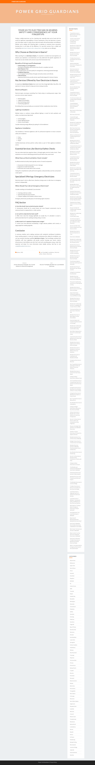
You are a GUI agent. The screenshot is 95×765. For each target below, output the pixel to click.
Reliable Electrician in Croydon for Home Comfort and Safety (75, 252)
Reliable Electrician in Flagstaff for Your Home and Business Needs (75, 142)
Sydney (71, 611)
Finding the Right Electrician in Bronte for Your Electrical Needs (75, 408)
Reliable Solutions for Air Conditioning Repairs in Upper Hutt (75, 76)
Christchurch (73, 606)
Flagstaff (72, 624)
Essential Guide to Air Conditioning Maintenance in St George (76, 322)
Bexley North (73, 724)
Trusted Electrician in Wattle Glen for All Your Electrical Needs (75, 35)
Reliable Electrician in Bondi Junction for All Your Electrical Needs (76, 289)
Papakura (72, 578)
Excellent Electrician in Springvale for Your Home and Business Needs (75, 193)
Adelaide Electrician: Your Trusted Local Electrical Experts (75, 478)
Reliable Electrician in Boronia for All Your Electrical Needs (75, 257)
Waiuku (71, 683)
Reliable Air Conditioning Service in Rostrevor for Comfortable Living (75, 327)
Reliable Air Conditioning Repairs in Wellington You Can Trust (75, 169)
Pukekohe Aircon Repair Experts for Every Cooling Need (75, 204)
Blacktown (72, 721)
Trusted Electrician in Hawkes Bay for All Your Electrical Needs (75, 94)
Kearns (18, 252)
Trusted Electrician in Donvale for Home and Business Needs (75, 175)
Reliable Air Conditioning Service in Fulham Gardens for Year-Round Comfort (75, 198)
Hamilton (72, 622)
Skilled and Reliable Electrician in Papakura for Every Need (76, 65)
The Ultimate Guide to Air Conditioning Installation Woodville (75, 99)
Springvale (72, 642)
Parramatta (72, 688)
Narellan (72, 755)
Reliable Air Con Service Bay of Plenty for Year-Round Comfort (75, 153)
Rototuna (72, 632)
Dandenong (72, 739)
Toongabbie (72, 691)
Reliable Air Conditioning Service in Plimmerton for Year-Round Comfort (75, 241)
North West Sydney (74, 701)
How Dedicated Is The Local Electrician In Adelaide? (74, 514)
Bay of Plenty (73, 627)
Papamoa (72, 657)
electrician (49, 254)
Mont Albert (72, 693)
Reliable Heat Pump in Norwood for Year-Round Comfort (75, 268)
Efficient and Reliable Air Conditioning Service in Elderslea (75, 136)
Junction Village (73, 747)
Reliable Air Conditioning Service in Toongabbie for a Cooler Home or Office (75, 305)
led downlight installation (47, 252)
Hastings (72, 616)
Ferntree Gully (73, 660)
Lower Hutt (72, 640)
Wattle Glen (72, 560)
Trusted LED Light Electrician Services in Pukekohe (75, 118)
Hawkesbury (72, 647)
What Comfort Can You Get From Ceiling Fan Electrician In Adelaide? (75, 534)
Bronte (71, 729)
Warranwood (73, 744)
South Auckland (73, 752)
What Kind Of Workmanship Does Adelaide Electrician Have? (76, 519)
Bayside (71, 732)
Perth (71, 570)
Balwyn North (73, 668)
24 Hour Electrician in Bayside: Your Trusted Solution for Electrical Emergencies (24, 264)
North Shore (72, 568)
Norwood (72, 678)
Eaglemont (72, 703)
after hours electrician (75, 114)
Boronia (72, 673)
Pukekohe (72, 609)
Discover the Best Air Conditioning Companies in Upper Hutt (75, 209)
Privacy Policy (53, 762)
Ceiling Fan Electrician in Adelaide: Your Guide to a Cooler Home (75, 395)
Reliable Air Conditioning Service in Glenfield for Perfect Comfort (75, 124)
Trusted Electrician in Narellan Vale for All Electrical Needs (74, 158)
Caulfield (72, 709)
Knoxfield (72, 575)
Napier (71, 593)
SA (70, 583)
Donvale (72, 634)
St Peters (72, 737)
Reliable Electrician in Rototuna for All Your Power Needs (75, 164)
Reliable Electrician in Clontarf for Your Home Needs (75, 373)
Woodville (72, 599)
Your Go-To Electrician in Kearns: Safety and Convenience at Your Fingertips (38, 32)
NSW (22, 252)
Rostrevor (72, 698)
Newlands (72, 604)
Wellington (72, 601)
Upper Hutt (72, 565)
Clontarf (72, 714)
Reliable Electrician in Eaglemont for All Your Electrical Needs (75, 344)
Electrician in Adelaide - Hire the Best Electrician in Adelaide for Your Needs (75, 525)
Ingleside (72, 750)
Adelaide (72, 581)
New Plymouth (73, 652)
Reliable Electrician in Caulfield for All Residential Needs (75, 356)
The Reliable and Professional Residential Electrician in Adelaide (75, 469)
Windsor (72, 650)
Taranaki (72, 591)
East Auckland (73, 637)
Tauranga (72, 655)
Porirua (71, 663)
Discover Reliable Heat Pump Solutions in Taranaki (75, 88)
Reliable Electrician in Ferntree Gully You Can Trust (75, 233)
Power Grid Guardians (19, 1)
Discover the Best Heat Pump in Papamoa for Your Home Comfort (76, 227)
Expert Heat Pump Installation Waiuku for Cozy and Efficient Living (75, 294)
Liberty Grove (73, 586)
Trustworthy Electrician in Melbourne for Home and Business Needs (76, 338)
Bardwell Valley (73, 742)
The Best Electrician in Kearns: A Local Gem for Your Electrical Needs (75, 488)
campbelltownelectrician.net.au (22, 246)
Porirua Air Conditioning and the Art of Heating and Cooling (76, 283)
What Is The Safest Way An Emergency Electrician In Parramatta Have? (76, 547)
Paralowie (72, 675)
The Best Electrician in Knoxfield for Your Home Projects (75, 59)
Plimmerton (73, 665)
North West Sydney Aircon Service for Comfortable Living (75, 333)
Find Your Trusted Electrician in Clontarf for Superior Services (75, 433)
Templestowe (73, 719)
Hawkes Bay (72, 596)
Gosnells (72, 573)
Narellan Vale (73, 629)
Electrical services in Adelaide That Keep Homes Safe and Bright (75, 70)
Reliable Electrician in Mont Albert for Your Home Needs (75, 316)
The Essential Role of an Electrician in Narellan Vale (75, 311)
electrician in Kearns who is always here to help (32, 48)
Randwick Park (73, 706)
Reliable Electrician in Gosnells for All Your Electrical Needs (75, 54)
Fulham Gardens (73, 645)
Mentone (72, 711)
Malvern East (73, 716)
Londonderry (73, 726)
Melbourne (72, 563)
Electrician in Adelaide (75, 236)
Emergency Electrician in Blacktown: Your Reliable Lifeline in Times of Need (75, 389)
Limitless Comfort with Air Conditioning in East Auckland (75, 180)
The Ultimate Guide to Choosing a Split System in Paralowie (76, 263)
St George (72, 696)
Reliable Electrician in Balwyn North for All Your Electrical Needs (75, 246)
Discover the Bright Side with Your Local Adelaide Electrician (52, 264)
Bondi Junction (73, 680)
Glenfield (72, 614)
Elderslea (72, 619)
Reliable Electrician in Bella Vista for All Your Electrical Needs (75, 300)
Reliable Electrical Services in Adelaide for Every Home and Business (75, 278)
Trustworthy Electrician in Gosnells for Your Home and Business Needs (76, 147)
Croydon (72, 670)
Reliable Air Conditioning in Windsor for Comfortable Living (75, 215)
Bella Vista (72, 686)
